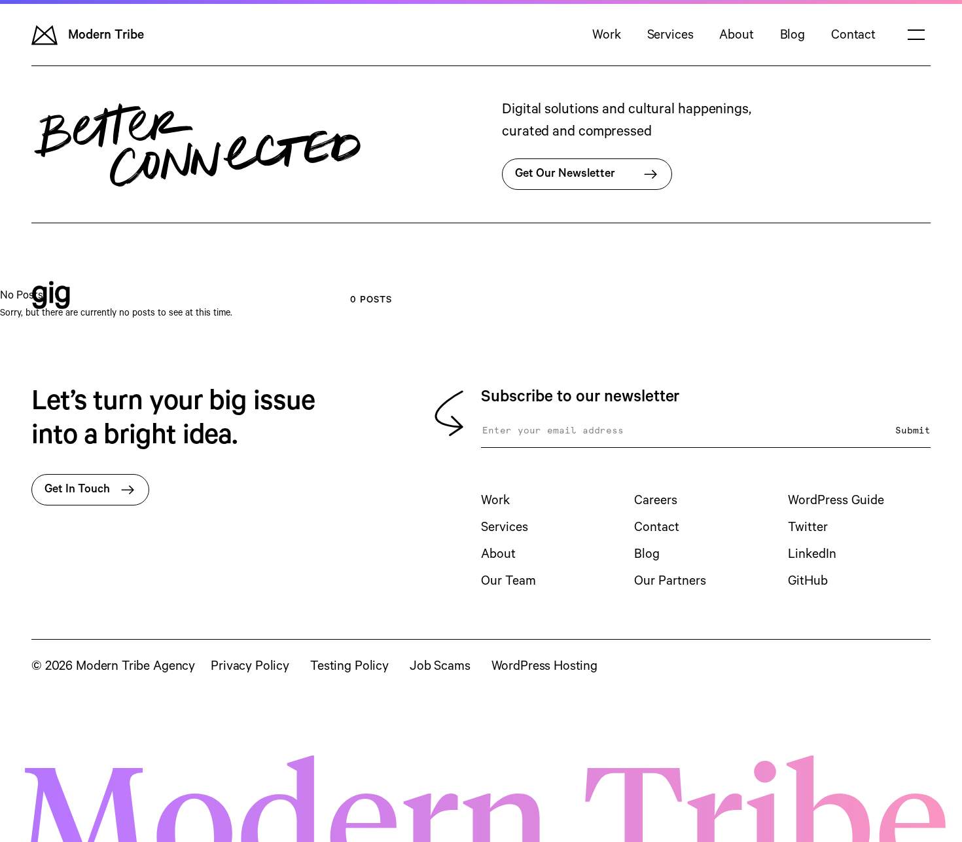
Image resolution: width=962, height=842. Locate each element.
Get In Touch (77, 489)
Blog (792, 35)
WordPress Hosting (544, 666)
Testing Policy (349, 666)
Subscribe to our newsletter (580, 397)
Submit (913, 430)
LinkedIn (812, 554)
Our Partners (670, 581)
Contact (853, 35)
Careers (655, 500)
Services (670, 35)
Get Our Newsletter (565, 173)
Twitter (808, 527)
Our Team (508, 581)
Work (606, 35)
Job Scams (440, 666)
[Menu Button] (916, 34)
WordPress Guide (836, 500)
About (736, 35)
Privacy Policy (250, 666)
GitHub (808, 581)
